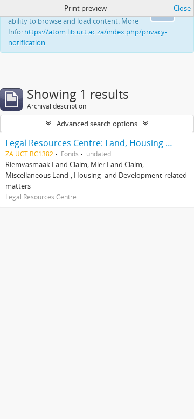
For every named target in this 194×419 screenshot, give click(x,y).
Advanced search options (97, 123)
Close (182, 8)
